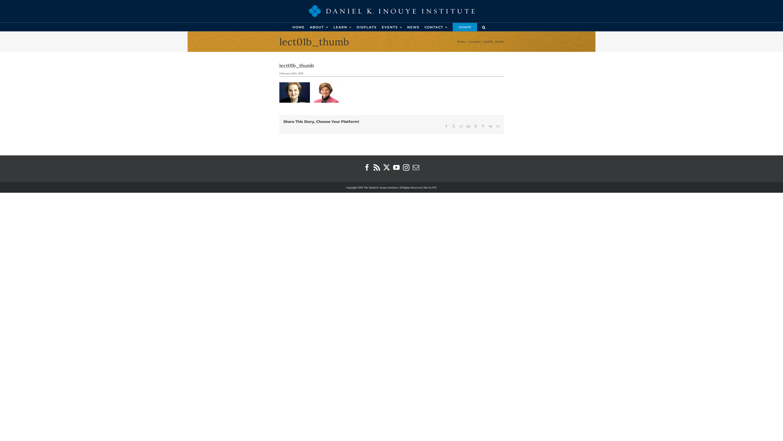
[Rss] (377, 167)
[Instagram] (406, 167)
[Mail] (416, 167)
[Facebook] (367, 167)
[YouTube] (396, 167)
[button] (484, 27)
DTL (434, 187)
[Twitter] (386, 167)
